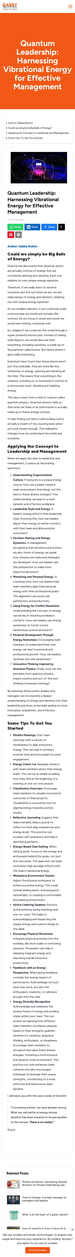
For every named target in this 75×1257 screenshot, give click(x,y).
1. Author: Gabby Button (19, 122)
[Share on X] (61, 227)
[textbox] (38, 694)
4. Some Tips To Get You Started (24, 138)
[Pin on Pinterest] (11, 234)
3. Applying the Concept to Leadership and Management (37, 133)
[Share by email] (18, 234)
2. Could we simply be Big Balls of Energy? (29, 128)
